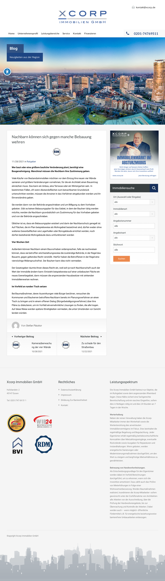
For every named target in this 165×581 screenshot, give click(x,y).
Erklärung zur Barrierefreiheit (74, 400)
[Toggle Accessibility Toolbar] (7, 72)
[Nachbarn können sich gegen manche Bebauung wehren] (57, 151)
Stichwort (118, 244)
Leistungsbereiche (50, 33)
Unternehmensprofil (28, 33)
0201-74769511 (146, 33)
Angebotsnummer (122, 220)
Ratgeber (31, 161)
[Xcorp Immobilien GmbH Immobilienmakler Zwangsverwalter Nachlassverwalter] (82, 17)
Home (11, 33)
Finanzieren (90, 33)
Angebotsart (119, 232)
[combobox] (134, 202)
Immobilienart (120, 209)
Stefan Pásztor (34, 325)
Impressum (66, 395)
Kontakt (77, 33)
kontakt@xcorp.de (145, 7)
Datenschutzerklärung (71, 390)
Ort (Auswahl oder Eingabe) (127, 197)
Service (66, 33)
